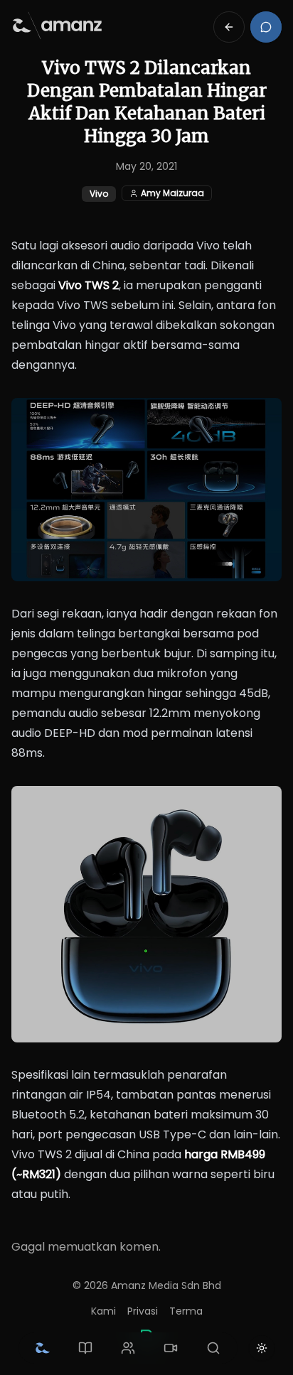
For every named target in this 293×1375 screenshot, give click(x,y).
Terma (186, 1311)
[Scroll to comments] (266, 27)
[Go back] (229, 27)
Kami (103, 1311)
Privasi (142, 1311)
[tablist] (128, 1348)
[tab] (42, 1348)
